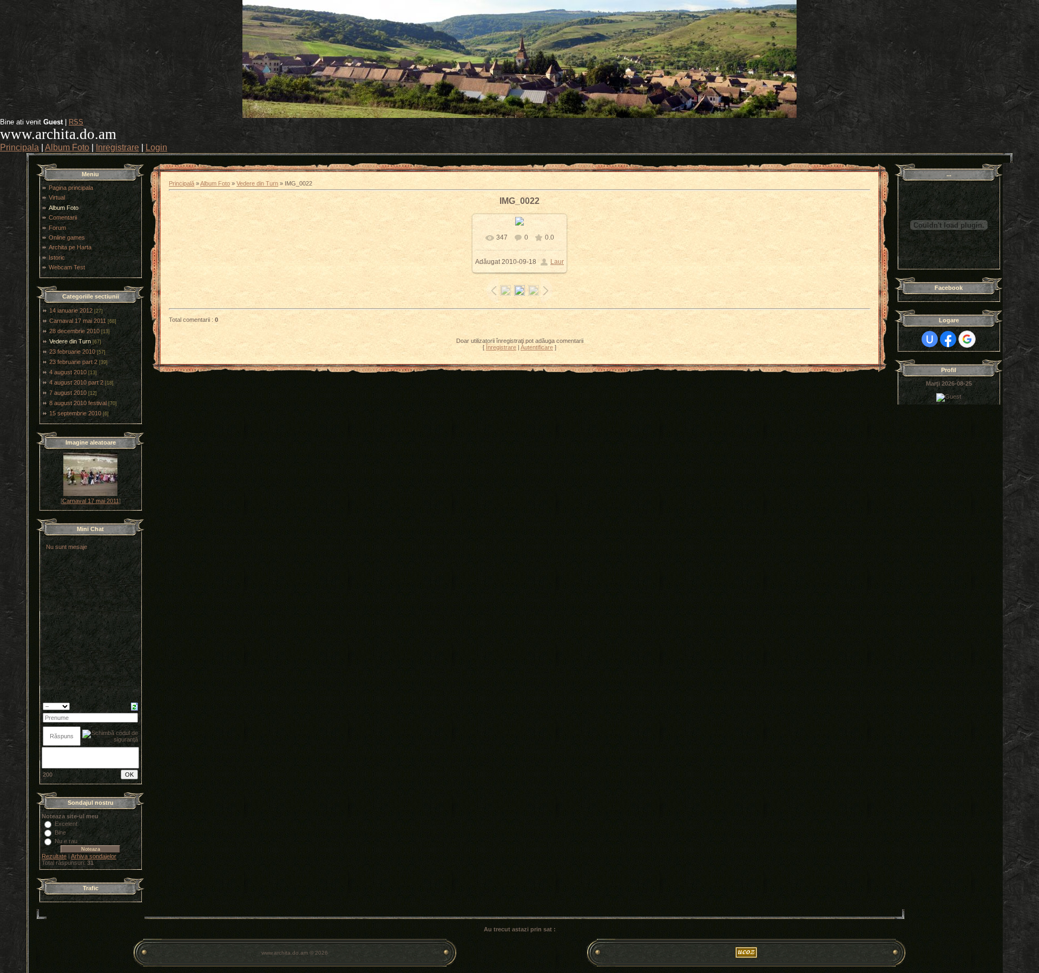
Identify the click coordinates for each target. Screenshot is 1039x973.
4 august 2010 (68, 372)
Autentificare (537, 347)
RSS (76, 122)
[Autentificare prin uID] (930, 339)
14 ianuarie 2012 (71, 310)
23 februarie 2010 (72, 351)
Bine (60, 832)
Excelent (66, 823)
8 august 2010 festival (78, 403)
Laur (557, 262)
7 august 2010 (68, 392)
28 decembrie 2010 (74, 331)
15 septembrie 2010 (75, 413)
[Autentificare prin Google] (967, 339)
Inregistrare (117, 147)
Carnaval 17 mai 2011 (77, 320)
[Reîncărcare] (134, 706)
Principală (181, 183)
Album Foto (67, 147)
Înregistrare (501, 347)
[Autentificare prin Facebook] (948, 339)
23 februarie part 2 (73, 362)
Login (156, 147)
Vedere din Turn (70, 341)
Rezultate (54, 856)
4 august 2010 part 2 (76, 382)
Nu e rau (66, 841)
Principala (19, 147)
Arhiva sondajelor (93, 856)
